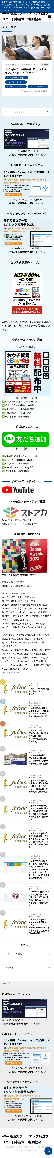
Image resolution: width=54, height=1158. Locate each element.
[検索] (48, 112)
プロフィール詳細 (10, 672)
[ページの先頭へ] (48, 1151)
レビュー (19, 524)
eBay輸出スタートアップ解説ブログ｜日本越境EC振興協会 (25, 16)
